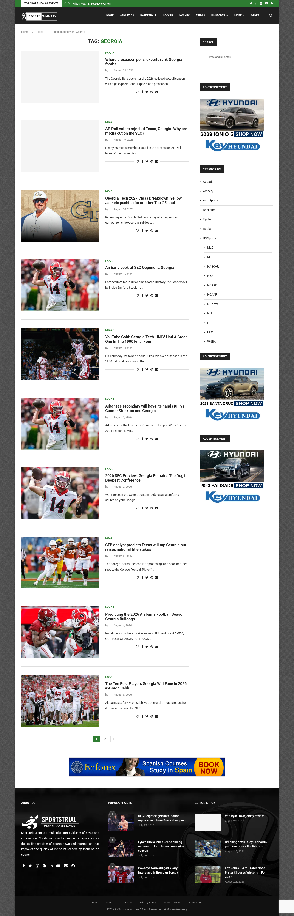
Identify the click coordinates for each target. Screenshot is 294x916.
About (109, 902)
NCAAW (212, 304)
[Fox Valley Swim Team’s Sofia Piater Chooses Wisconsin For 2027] (208, 874)
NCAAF (109, 52)
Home (110, 15)
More (238, 15)
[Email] (66, 866)
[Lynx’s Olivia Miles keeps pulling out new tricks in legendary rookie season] (121, 848)
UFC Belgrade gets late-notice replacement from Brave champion (162, 818)
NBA (210, 275)
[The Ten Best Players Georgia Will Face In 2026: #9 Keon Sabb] (60, 701)
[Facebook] (246, 3)
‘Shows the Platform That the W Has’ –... (96, 3)
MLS (210, 257)
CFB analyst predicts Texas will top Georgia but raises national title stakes (145, 547)
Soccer (168, 15)
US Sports (218, 15)
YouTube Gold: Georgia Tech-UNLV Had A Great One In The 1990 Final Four (146, 339)
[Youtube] (266, 3)
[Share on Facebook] (142, 92)
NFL (210, 313)
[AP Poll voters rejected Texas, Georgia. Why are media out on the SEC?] (60, 146)
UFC (210, 332)
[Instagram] (37, 866)
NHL (210, 322)
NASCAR (213, 266)
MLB (210, 247)
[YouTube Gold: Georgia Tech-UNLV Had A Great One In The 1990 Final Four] (60, 354)
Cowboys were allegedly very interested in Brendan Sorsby (158, 870)
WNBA (211, 341)
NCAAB (109, 330)
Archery (208, 191)
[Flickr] (261, 3)
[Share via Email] (156, 92)
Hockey (184, 15)
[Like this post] (137, 92)
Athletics (127, 15)
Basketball (148, 15)
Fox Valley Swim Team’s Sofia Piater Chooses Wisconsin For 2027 (245, 872)
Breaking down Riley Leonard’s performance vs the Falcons (246, 844)
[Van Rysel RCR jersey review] (208, 822)
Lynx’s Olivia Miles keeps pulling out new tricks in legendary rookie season (161, 846)
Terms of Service (172, 902)
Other (255, 15)
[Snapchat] (73, 866)
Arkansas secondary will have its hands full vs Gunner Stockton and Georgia (144, 408)
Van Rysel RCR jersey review (244, 816)
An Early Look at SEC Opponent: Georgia (139, 267)
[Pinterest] (44, 866)
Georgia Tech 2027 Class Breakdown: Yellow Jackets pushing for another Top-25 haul (143, 200)
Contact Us (195, 902)
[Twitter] (250, 3)
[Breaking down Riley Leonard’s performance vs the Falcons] (208, 848)
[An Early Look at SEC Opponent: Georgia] (60, 285)
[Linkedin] (256, 3)
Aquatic (208, 181)
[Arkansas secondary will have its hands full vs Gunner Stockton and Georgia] (60, 424)
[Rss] (272, 3)
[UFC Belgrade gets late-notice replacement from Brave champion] (121, 822)
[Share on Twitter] (146, 92)
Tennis (200, 15)
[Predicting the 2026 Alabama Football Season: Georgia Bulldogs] (60, 632)
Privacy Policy (148, 902)
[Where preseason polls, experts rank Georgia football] (60, 77)
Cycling (208, 219)
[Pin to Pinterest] (151, 92)
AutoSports (210, 200)
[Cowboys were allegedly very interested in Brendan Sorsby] (121, 874)
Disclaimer (126, 902)
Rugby (207, 228)
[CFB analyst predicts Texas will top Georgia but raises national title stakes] (60, 562)
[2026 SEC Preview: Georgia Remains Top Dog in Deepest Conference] (60, 493)
